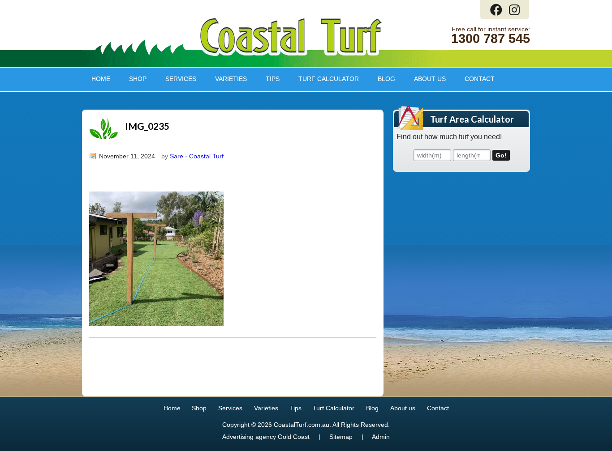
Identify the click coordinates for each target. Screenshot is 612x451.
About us (425, 78)
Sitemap (341, 437)
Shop (133, 78)
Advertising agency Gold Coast (266, 437)
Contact (480, 78)
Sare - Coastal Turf (197, 156)
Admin (381, 437)
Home (100, 78)
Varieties (226, 78)
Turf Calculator (328, 78)
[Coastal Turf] (291, 54)
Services (176, 78)
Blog (386, 78)
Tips (268, 78)
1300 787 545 (490, 38)
